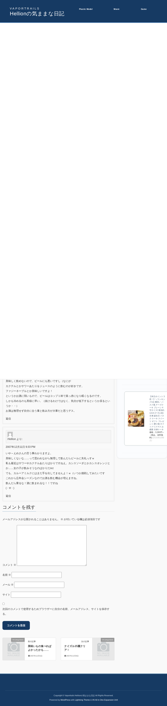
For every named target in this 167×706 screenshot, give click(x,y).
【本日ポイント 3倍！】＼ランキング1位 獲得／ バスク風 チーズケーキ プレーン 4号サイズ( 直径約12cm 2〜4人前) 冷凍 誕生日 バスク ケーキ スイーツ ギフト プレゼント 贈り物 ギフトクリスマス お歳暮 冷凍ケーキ (157, 413)
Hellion (12, 439)
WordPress (65, 700)
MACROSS (82, 36)
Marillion (115, 36)
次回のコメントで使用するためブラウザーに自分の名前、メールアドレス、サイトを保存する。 (55, 611)
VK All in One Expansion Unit (105, 700)
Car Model (81, 47)
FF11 (141, 30)
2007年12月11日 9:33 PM (20, 446)
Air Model (81, 42)
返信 (8, 418)
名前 (6, 574)
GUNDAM (81, 30)
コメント (9, 564)
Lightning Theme (82, 700)
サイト (6, 594)
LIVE (114, 30)
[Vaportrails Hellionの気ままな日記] (37, 11)
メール (8, 584)
